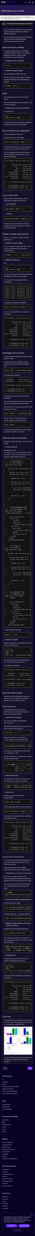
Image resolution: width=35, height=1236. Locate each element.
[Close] (32, 1214)
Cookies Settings (17, 1230)
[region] (18, 1223)
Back (5, 1068)
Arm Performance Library (22, 873)
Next (30, 1068)
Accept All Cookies (24, 1225)
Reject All (12, 1225)
